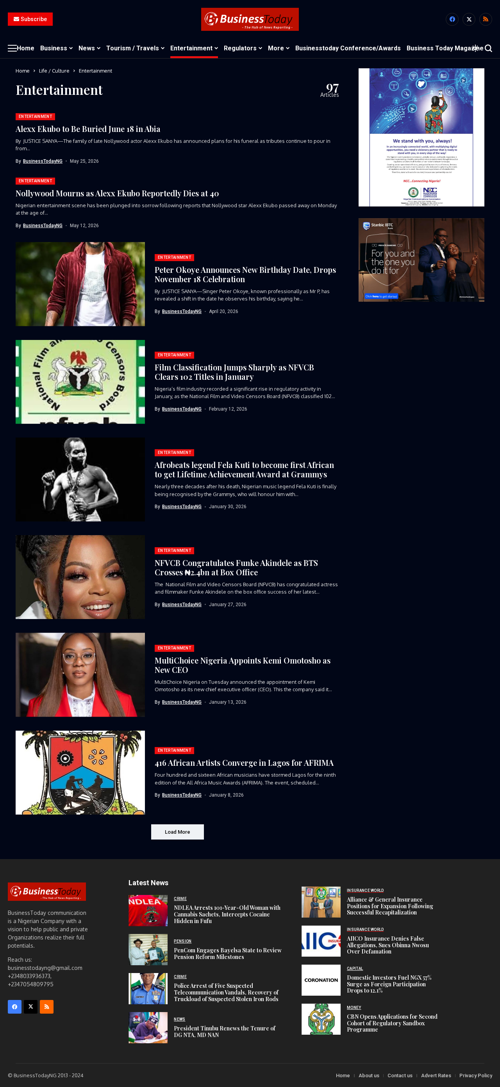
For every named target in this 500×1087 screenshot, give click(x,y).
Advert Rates (436, 1075)
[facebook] (452, 19)
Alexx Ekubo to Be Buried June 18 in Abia (88, 128)
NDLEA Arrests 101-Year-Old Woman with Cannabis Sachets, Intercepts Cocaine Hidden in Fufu (227, 914)
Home (23, 71)
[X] (468, 19)
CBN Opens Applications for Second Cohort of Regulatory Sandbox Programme (392, 1023)
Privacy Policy (475, 1075)
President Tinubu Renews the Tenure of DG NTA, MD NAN (224, 1032)
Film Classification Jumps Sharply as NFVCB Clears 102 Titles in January (234, 372)
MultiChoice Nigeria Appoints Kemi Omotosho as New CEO (242, 665)
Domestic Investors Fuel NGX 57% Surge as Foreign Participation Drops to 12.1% (389, 984)
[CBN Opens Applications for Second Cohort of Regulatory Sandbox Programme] (321, 1019)
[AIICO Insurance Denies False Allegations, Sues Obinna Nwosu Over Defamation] (321, 941)
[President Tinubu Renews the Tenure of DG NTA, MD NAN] (148, 1027)
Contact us (400, 1075)
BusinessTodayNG (42, 161)
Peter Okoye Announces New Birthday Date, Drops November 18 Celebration (245, 274)
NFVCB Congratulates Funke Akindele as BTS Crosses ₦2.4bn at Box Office (236, 567)
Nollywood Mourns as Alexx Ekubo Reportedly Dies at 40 (117, 193)
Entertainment (95, 71)
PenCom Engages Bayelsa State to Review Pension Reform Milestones (228, 953)
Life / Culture (54, 71)
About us (369, 1075)
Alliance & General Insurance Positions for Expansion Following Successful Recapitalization (390, 906)
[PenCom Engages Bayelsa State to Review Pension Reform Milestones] (148, 949)
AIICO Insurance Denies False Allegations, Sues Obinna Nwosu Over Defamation (388, 945)
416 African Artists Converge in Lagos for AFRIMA (244, 762)
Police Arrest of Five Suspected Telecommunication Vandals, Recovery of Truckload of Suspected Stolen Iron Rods (226, 992)
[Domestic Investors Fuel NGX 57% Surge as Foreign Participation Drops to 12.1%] (321, 980)
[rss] (485, 19)
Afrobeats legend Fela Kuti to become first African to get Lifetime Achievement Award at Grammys (244, 469)
